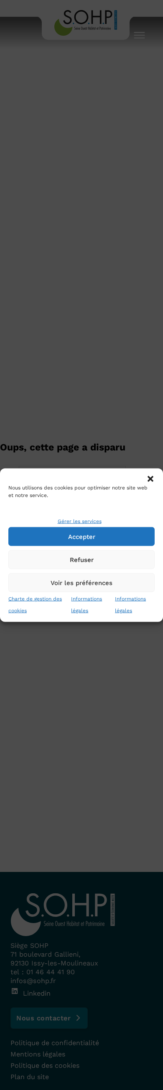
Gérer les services (80, 521)
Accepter (81, 536)
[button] (150, 478)
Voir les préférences (81, 582)
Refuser (82, 559)
